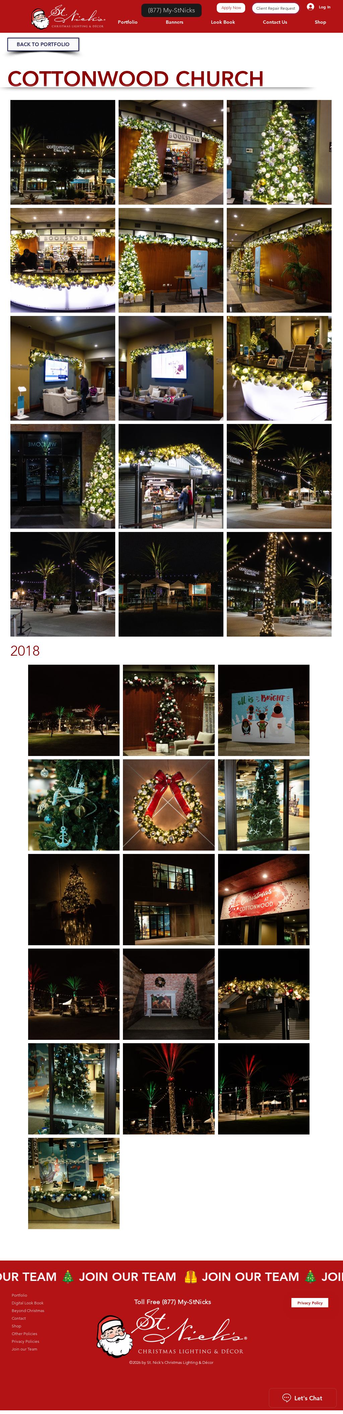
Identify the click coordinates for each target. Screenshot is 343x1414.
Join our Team (24, 1348)
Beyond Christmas (28, 1310)
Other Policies (24, 1333)
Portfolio (19, 1295)
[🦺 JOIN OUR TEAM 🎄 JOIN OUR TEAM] (171, 1277)
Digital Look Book (28, 1302)
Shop (16, 1325)
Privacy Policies (25, 1341)
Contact (19, 1318)
